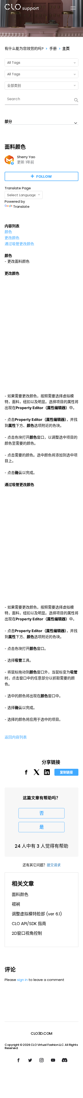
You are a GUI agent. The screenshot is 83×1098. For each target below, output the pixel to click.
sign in (22, 979)
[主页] (22, 8)
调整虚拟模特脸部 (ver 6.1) (37, 914)
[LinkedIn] (47, 773)
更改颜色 (12, 237)
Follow (44, 176)
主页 (66, 48)
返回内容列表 (16, 737)
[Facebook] (26, 773)
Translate (21, 206)
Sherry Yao (26, 156)
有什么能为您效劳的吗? (24, 48)
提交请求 (54, 865)
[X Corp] (36, 773)
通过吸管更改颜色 (19, 243)
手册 (53, 48)
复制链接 (66, 772)
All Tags (13, 62)
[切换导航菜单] (70, 8)
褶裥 (16, 904)
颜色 (8, 231)
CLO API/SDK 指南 (29, 923)
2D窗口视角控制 (27, 933)
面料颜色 (20, 894)
